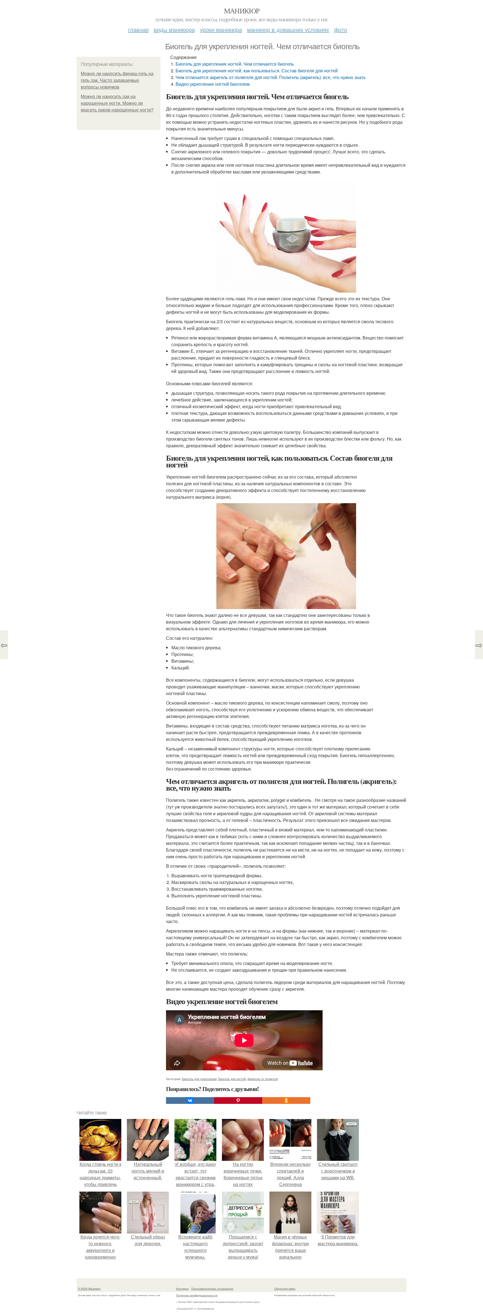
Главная (138, 29)
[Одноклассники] (286, 1100)
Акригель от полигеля (262, 1078)
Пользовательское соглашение (212, 1288)
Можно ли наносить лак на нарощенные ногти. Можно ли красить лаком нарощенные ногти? (117, 103)
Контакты (182, 1288)
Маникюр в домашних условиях (288, 29)
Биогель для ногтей (232, 1078)
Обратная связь (284, 1288)
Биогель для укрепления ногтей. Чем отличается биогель (235, 64)
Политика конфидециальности (196, 1295)
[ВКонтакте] (190, 1100)
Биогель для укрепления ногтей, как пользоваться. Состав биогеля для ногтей (257, 70)
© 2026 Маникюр (89, 1288)
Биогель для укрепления (199, 1078)
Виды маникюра (174, 29)
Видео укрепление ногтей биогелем (213, 84)
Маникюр (241, 10)
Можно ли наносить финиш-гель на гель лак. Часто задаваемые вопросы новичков (117, 80)
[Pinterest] (238, 1100)
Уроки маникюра (221, 29)
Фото (340, 29)
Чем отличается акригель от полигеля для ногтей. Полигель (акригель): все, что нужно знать (271, 77)
